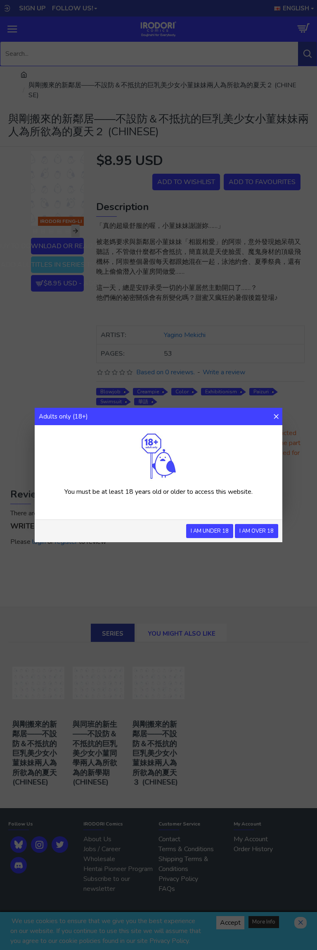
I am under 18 (210, 531)
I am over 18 (256, 531)
